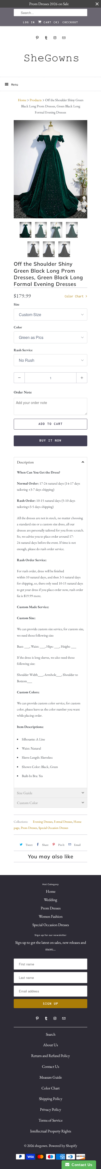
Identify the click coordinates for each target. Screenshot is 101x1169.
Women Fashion (51, 916)
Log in (29, 22)
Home (50, 891)
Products (36, 100)
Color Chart (75, 296)
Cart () (50, 22)
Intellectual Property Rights (50, 1131)
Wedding (50, 899)
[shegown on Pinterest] (37, 37)
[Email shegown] (64, 37)
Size (16, 304)
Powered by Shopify (63, 1145)
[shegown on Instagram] (55, 37)
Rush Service (23, 350)
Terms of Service (50, 1120)
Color (18, 327)
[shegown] (50, 59)
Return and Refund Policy (50, 1055)
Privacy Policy (50, 1109)
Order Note (23, 392)
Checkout (70, 22)
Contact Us (50, 1066)
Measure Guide (50, 1077)
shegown (41, 1145)
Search (50, 1034)
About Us (50, 1044)
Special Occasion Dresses (53, 828)
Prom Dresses (29, 828)
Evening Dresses (42, 822)
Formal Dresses (63, 822)
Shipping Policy (50, 1098)
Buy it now (50, 440)
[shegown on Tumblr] (46, 37)
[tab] (50, 462)
